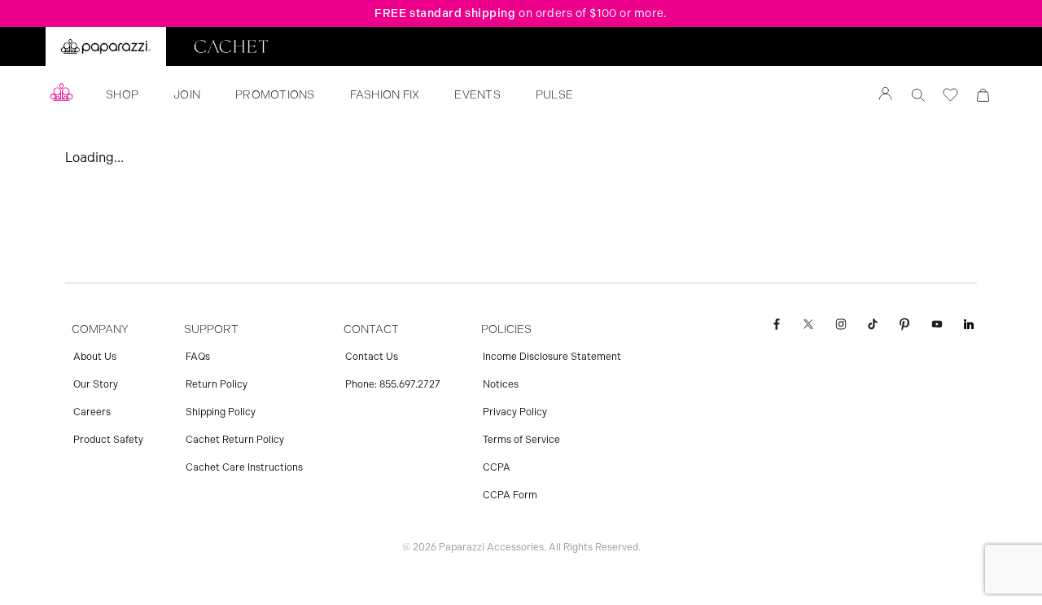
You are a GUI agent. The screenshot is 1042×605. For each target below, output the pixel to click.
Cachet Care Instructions (244, 467)
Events (477, 95)
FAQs (198, 356)
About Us (94, 356)
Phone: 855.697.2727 (392, 384)
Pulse (554, 95)
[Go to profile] (886, 95)
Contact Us (371, 356)
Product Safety (108, 439)
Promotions (275, 95)
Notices (501, 384)
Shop (122, 95)
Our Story (95, 384)
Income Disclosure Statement (552, 356)
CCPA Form (510, 495)
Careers (92, 412)
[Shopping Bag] (983, 95)
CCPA (496, 467)
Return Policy (216, 384)
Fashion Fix (385, 95)
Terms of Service (521, 439)
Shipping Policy (221, 412)
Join (186, 95)
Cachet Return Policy (235, 439)
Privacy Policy (515, 412)
